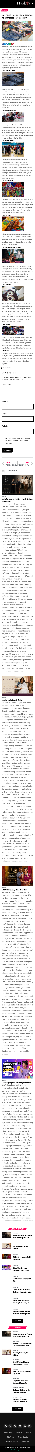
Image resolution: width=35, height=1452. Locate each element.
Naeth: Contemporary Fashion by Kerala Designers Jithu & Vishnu (22, 1237)
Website (5, 426)
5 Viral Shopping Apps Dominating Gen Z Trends (16, 1082)
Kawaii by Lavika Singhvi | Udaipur (12, 700)
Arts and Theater (18, 1388)
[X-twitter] (10, 1426)
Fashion (4, 10)
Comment (6, 385)
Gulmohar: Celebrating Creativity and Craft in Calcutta (20, 1401)
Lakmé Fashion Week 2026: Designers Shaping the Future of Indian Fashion (22, 1291)
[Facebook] (6, 1426)
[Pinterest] (20, 1426)
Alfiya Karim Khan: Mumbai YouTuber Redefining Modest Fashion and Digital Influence (22, 1313)
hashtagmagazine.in (17, 1450)
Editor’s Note (10, 1437)
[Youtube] (25, 1426)
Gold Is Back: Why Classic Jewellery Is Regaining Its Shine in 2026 (21, 1302)
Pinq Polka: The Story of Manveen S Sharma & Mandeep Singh (20, 1383)
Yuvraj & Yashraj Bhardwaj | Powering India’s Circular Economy (21, 1364)
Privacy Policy (8, 1432)
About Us (28, 1432)
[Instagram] (15, 1426)
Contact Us (19, 1432)
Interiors (16, 1341)
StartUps (16, 1360)
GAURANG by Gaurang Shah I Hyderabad (14, 890)
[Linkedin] (29, 1426)
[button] (3, 44)
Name (5, 402)
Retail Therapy (17, 1397)
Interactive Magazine (12, 1441)
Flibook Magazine (23, 1437)
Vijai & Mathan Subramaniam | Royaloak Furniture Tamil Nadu (22, 1345)
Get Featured (25, 1441)
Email (4, 414)
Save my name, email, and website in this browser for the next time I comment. (18, 440)
